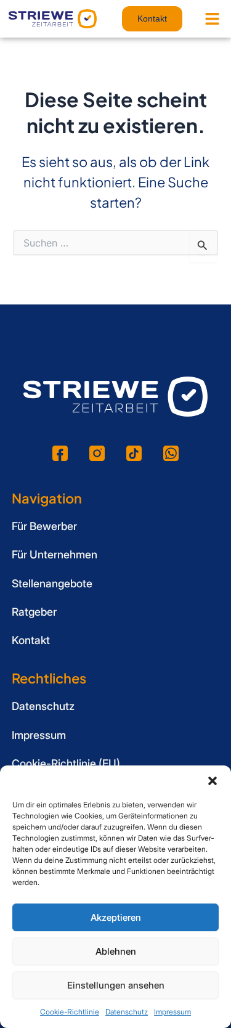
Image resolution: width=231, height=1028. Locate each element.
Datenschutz (126, 1011)
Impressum (172, 1011)
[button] (212, 781)
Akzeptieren (116, 917)
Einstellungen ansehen (115, 985)
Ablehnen (115, 951)
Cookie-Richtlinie (69, 1011)
